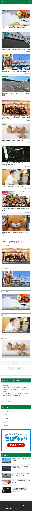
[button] (29, 401)
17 (18, 368)
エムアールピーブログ (16, 2)
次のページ (16, 363)
